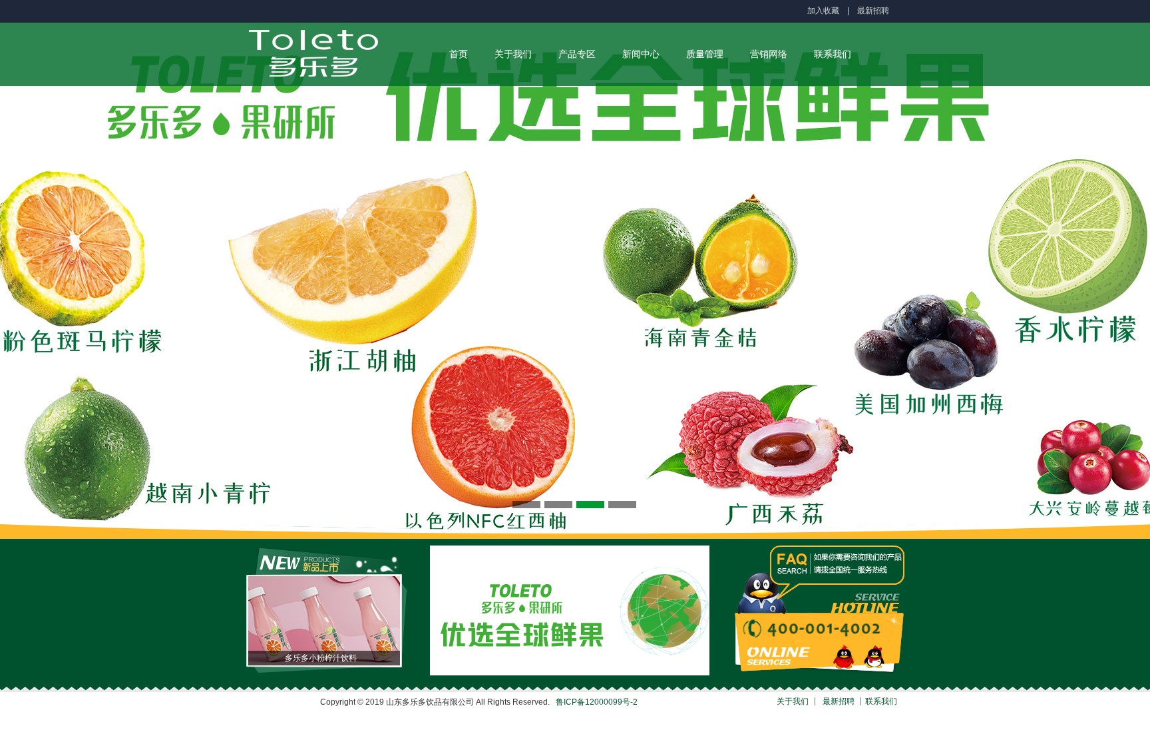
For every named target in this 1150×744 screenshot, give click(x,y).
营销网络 (768, 54)
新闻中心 (641, 54)
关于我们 (513, 54)
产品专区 (577, 54)
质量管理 (704, 54)
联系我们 (832, 54)
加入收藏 (823, 10)
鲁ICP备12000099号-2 (597, 702)
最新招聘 (873, 10)
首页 (458, 54)
